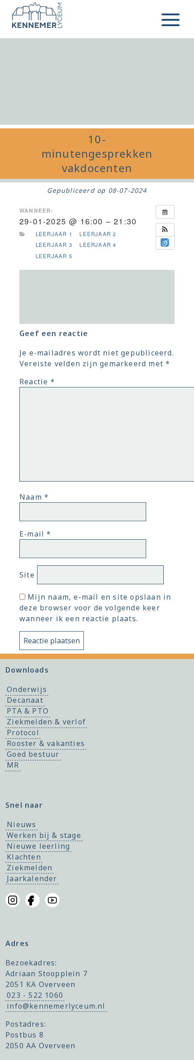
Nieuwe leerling (38, 846)
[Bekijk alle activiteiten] (165, 211)
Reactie (37, 382)
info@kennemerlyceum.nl (56, 1006)
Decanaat (25, 700)
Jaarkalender (32, 878)
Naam (34, 497)
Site (27, 575)
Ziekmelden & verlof (46, 722)
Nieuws (21, 824)
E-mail (35, 534)
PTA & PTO (28, 711)
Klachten (24, 857)
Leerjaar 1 (54, 233)
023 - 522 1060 (35, 995)
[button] (165, 229)
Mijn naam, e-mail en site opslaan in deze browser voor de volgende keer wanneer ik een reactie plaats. (95, 607)
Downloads (27, 670)
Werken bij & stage (44, 835)
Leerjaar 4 (97, 244)
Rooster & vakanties (46, 744)
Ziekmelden (29, 868)
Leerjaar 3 (54, 244)
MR (13, 765)
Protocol (23, 733)
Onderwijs (27, 690)
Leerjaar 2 (97, 233)
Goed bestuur (33, 755)
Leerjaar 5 (54, 255)
